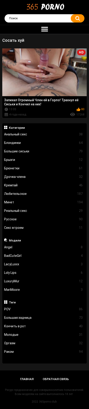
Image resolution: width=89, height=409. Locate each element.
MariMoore (43, 289)
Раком (43, 351)
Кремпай (43, 185)
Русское (43, 219)
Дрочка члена (43, 177)
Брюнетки (43, 168)
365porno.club (48, 401)
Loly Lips (43, 273)
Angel (43, 247)
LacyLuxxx (43, 264)
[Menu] (44, 29)
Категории (17, 127)
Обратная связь (56, 379)
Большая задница (43, 317)
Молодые (43, 334)
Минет (43, 202)
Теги (12, 302)
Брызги (43, 160)
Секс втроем (43, 228)
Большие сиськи (43, 151)
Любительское (43, 194)
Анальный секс (43, 134)
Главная (27, 379)
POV (43, 309)
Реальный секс (43, 211)
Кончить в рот (43, 326)
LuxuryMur (43, 281)
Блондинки (43, 143)
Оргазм (43, 343)
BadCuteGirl (43, 256)
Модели (15, 240)
